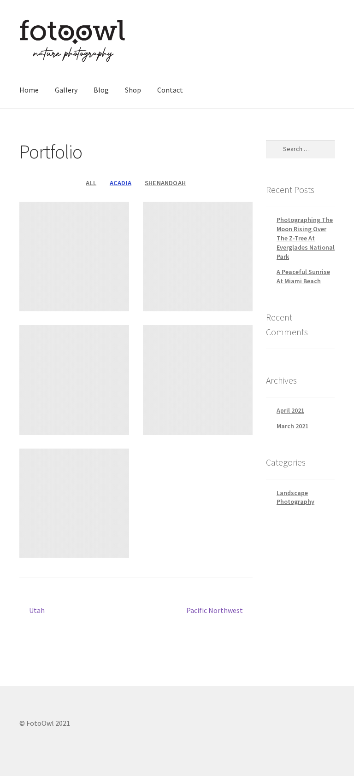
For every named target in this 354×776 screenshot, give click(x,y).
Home (29, 89)
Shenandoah (165, 183)
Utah (37, 611)
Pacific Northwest (214, 611)
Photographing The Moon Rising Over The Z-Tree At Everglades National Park (306, 238)
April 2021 (290, 410)
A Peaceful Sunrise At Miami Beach (303, 276)
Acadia (120, 183)
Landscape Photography (295, 497)
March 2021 (292, 426)
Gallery (66, 89)
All (91, 183)
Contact (170, 89)
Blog (101, 89)
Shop (133, 89)
